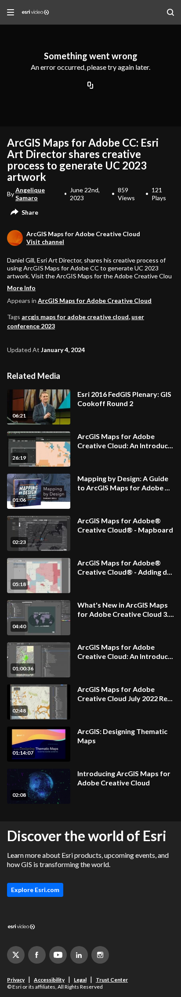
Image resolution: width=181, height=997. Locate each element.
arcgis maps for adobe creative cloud (75, 316)
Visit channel (45, 241)
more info (21, 288)
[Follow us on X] (16, 955)
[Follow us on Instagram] (100, 955)
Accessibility (49, 979)
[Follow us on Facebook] (37, 955)
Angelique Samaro (30, 194)
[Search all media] (170, 12)
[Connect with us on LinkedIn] (79, 955)
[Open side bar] (11, 12)
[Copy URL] (90, 86)
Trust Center (112, 979)
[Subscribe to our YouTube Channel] (58, 955)
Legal (80, 979)
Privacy (16, 979)
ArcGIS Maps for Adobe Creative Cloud (95, 300)
